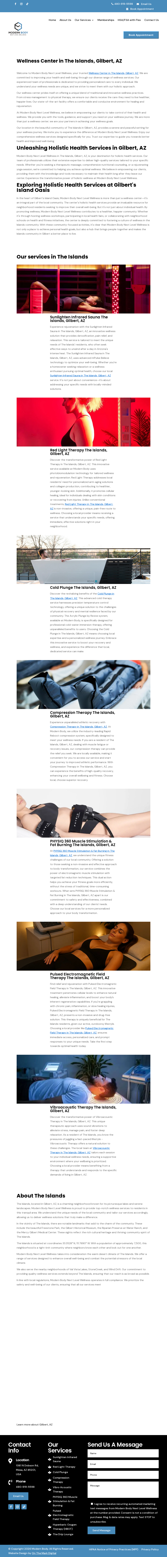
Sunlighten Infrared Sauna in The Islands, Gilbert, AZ (80, 375)
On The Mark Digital (44, 1553)
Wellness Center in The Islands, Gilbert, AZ (113, 73)
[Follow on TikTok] (27, 4)
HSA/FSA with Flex (129, 20)
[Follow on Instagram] (21, 4)
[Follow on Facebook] (15, 4)
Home (52, 20)
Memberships (106, 20)
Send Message (101, 1530)
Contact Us (151, 20)
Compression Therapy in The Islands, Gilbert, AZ (78, 726)
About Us (65, 20)
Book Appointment (141, 35)
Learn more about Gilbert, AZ (35, 1424)
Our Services (83, 20)
